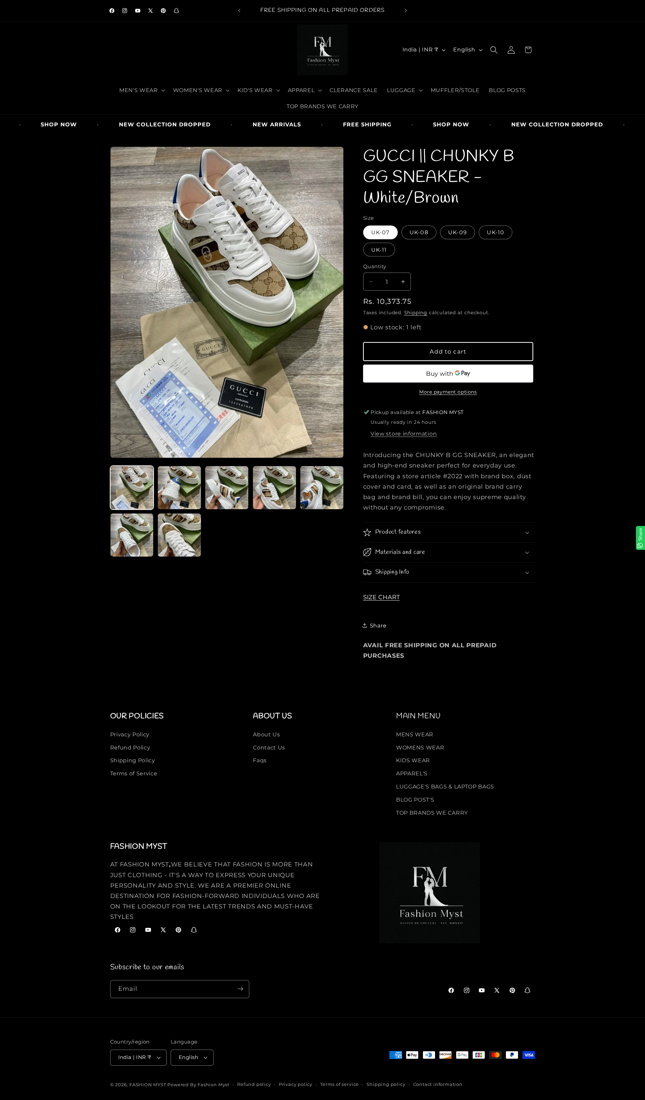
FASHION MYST (148, 1084)
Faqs (260, 760)
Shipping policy (386, 1084)
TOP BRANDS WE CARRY (432, 812)
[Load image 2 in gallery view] (179, 488)
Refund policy (254, 1084)
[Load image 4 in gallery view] (274, 488)
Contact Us (269, 747)
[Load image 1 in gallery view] (132, 488)
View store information (404, 433)
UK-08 (419, 232)
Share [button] (378, 625)
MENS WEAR (414, 734)
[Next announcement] (405, 10)
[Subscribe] (240, 989)
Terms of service (339, 1084)
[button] (141, 90)
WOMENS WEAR (420, 747)
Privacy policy (295, 1084)
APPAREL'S (412, 773)
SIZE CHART (381, 597)
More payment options (448, 391)
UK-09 (457, 232)
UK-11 (379, 249)
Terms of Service (134, 773)
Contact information (438, 1084)
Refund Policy (130, 747)
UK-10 (495, 232)
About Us (266, 734)
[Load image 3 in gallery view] (227, 488)
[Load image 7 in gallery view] (179, 535)
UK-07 (380, 232)
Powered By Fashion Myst (198, 1084)
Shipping (415, 312)
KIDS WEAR (413, 760)
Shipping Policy (132, 760)
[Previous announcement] (239, 10)
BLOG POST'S (415, 799)
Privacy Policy (130, 734)
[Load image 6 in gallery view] (132, 535)
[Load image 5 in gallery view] (322, 488)
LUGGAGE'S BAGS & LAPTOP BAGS (445, 786)
